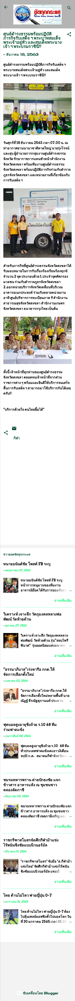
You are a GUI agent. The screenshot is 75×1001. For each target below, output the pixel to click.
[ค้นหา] (69, 8)
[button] (69, 35)
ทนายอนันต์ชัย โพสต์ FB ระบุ (26, 564)
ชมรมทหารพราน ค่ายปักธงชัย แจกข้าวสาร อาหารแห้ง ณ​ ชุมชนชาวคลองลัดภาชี (31, 785)
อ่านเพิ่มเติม (63, 600)
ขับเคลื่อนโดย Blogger (40, 993)
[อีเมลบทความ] (14, 430)
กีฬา (17, 438)
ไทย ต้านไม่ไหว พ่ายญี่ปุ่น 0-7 (27, 895)
